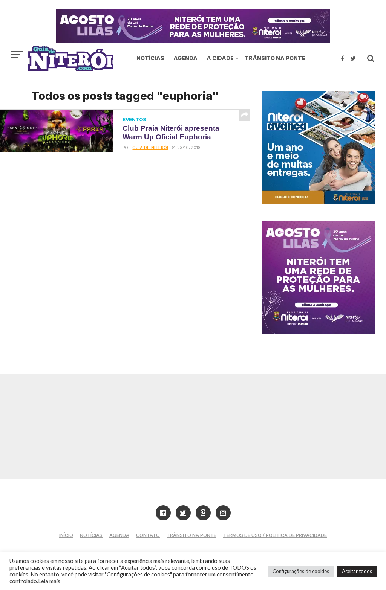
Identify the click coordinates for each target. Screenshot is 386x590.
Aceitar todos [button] (357, 571)
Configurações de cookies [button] (301, 571)
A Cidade (220, 58)
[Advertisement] (193, 426)
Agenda (185, 58)
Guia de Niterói (150, 147)
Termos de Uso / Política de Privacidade (275, 535)
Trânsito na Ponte (275, 58)
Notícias (150, 58)
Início (66, 535)
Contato (148, 535)
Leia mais (49, 581)
